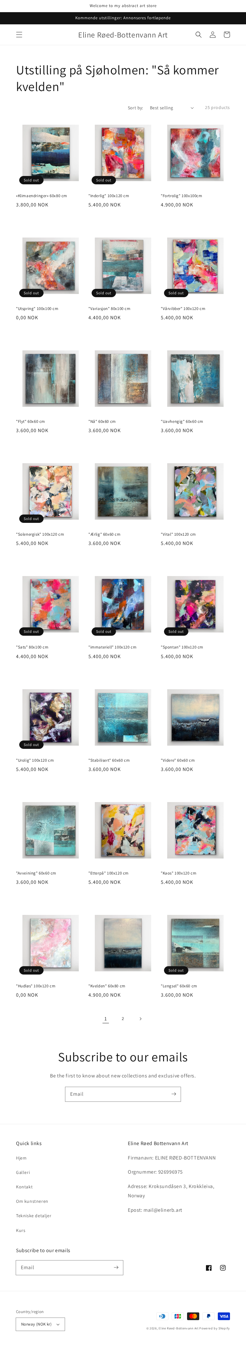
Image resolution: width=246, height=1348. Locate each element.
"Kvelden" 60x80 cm (107, 986)
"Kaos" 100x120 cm (178, 873)
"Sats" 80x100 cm (32, 647)
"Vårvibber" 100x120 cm (183, 308)
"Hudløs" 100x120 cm (35, 986)
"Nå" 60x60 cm (102, 421)
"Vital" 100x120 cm (178, 534)
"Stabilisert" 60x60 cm (109, 760)
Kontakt (24, 1187)
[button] (19, 35)
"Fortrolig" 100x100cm (181, 195)
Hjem (21, 1158)
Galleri (23, 1172)
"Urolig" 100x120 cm (35, 760)
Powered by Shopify (214, 1328)
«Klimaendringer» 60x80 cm (41, 195)
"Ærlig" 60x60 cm (104, 534)
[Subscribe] (174, 1094)
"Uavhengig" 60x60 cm (182, 421)
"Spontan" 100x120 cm (182, 647)
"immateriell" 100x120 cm (112, 647)
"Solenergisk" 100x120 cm (40, 534)
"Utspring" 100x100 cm (37, 308)
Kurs (20, 1230)
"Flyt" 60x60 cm (30, 421)
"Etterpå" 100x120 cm (108, 873)
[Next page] (140, 1019)
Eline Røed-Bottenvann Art (179, 1328)
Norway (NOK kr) (36, 1324)
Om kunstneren (32, 1201)
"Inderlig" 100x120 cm (108, 195)
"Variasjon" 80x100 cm (109, 308)
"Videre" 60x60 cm (178, 760)
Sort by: (135, 108)
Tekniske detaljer (33, 1215)
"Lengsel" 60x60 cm (179, 986)
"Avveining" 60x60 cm (36, 873)
